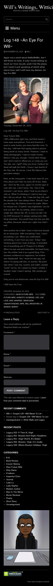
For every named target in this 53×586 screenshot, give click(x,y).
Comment (9, 332)
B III (8, 457)
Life (37, 297)
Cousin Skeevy (13, 464)
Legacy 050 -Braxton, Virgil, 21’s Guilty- (24, 442)
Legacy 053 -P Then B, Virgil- (20, 432)
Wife (22, 304)
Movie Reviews (13, 495)
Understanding (11, 304)
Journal (9, 479)
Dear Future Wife (24, 294)
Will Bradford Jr (33, 304)
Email (7, 365)
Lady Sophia (12, 485)
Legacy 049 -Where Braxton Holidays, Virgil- (26, 445)
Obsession (28, 301)
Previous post (12, 313)
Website (8, 377)
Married (18, 301)
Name (7, 354)
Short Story (11, 501)
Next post (43, 313)
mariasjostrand (13, 420)
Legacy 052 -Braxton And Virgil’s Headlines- (26, 435)
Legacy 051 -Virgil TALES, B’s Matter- (23, 439)
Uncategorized (13, 504)
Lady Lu (10, 482)
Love (6, 301)
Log (42, 297)
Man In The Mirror (14, 492)
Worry (14, 307)
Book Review (12, 461)
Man (11, 301)
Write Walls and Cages (34, 420)
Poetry (9, 498)
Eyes (42, 294)
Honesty (20, 297)
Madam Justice (13, 489)
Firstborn (10, 473)
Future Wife (10, 297)
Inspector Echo (13, 476)
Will (28, 52)
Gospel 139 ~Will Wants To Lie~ (27, 413)
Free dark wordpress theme (38, 582)
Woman (7, 307)
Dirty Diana (11, 470)
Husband (30, 297)
